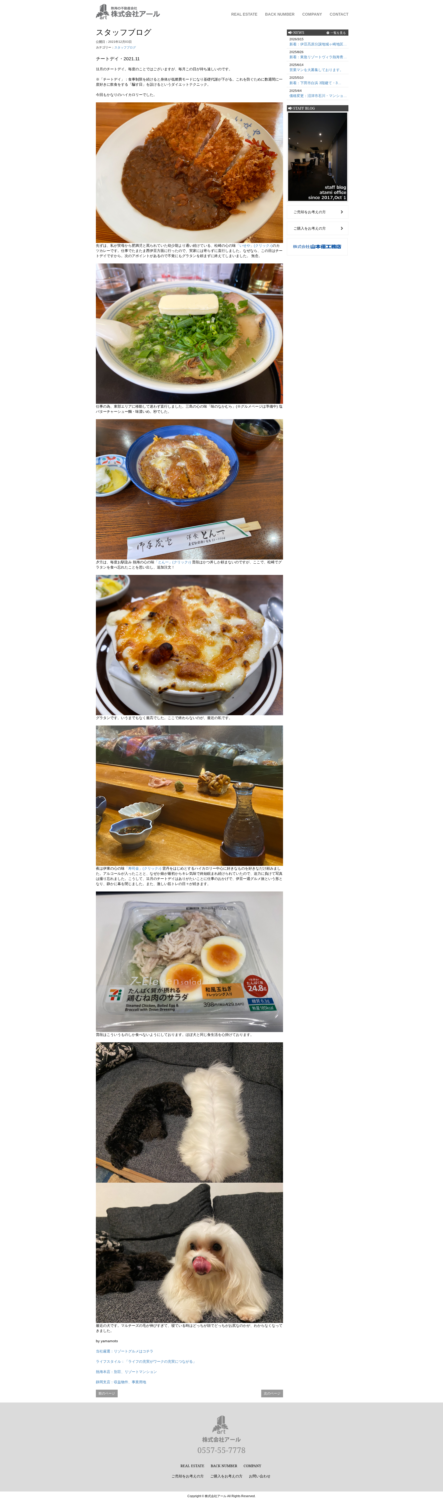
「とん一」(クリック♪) (172, 562)
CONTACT (339, 14)
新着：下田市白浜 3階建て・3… (315, 83)
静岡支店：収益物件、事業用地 (121, 1382)
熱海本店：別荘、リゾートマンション (126, 1372)
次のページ (272, 1393)
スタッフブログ (125, 47)
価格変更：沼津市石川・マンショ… (318, 96)
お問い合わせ (259, 1476)
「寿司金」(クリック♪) (143, 868)
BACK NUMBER (280, 14)
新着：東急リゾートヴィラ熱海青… (318, 57)
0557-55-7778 (221, 1450)
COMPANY (312, 14)
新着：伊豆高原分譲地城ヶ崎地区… (318, 44)
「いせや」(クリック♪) (254, 245)
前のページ (106, 1393)
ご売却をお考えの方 (310, 212)
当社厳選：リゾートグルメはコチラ (124, 1351)
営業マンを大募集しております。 (316, 70)
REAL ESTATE (244, 14)
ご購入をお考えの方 (310, 228)
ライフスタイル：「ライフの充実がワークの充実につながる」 (146, 1361)
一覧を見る (338, 33)
